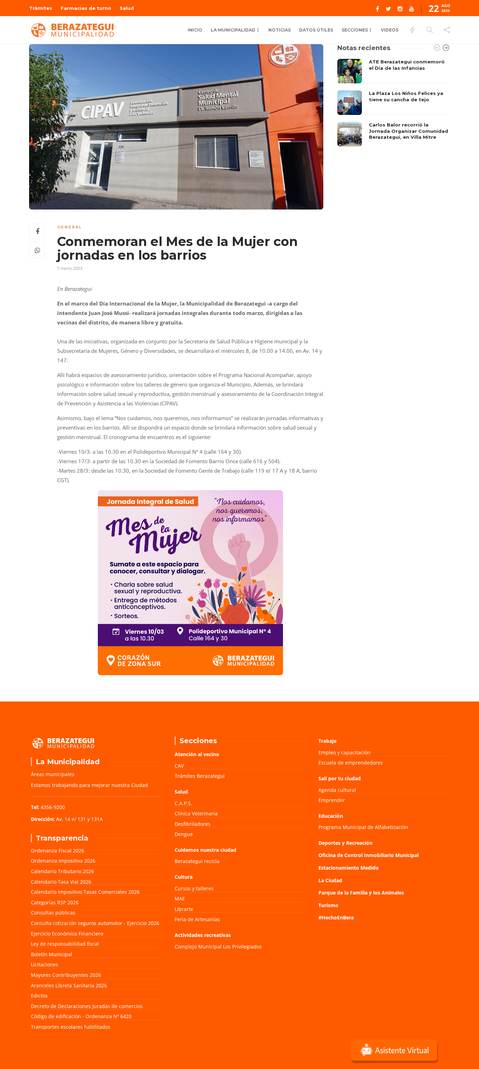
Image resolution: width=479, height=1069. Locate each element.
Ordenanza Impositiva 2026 (63, 860)
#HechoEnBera (336, 917)
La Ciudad (330, 880)
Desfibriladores (192, 824)
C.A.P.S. (183, 803)
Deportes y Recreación (345, 843)
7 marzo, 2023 (69, 268)
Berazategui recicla (197, 861)
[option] (393, 102)
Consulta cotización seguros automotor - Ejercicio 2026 (95, 923)
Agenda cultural (337, 790)
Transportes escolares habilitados (70, 1026)
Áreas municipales (52, 774)
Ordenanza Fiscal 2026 (57, 850)
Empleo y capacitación (344, 752)
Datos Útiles (316, 30)
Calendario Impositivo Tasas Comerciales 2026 (85, 892)
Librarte (184, 909)
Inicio (195, 30)
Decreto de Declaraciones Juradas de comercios (87, 1006)
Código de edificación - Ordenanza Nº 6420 (81, 1016)
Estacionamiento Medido (348, 867)
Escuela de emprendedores (350, 762)
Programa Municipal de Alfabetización (363, 827)
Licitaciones (44, 964)
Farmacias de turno (86, 8)
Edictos (39, 995)
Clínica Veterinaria (196, 813)
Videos (389, 30)
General (69, 227)
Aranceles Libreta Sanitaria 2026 (69, 985)
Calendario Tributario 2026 (62, 871)
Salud (127, 8)
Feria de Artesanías (197, 919)
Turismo (328, 905)
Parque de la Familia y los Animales (361, 892)
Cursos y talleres (194, 888)
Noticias (279, 30)
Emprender (331, 800)
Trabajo (327, 741)
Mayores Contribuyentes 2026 (66, 975)
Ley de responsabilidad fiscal (65, 943)
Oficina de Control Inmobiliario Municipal (368, 855)
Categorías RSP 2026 (55, 902)
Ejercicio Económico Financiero (67, 933)
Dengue (184, 834)
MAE (180, 898)
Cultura (184, 876)
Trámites (40, 8)
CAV (179, 765)
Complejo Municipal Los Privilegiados (218, 946)
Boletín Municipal (51, 954)
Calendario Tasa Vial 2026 (61, 881)
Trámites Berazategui (200, 776)
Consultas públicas (53, 912)
